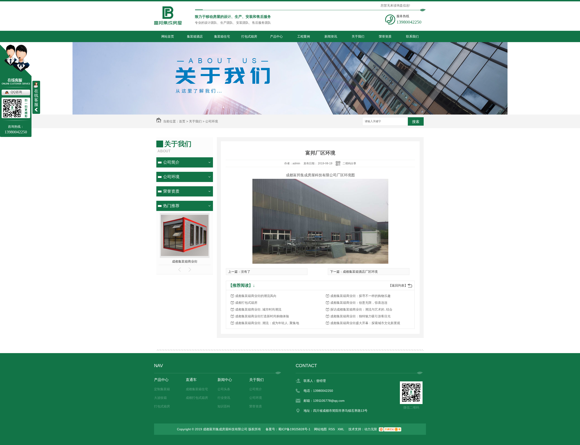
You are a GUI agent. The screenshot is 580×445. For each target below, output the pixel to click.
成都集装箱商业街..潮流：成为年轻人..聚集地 (267, 323)
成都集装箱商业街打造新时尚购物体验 (262, 316)
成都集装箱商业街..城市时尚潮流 (258, 309)
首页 (182, 121)
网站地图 (320, 429)
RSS (332, 429)
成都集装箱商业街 (184, 261)
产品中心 (276, 36)
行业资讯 (224, 398)
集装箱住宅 (222, 36)
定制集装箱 (162, 389)
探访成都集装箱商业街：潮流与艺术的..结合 (361, 309)
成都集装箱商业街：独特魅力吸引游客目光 (360, 316)
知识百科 (224, 406)
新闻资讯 (330, 36)
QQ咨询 (16, 92)
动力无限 (370, 429)
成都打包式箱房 (246, 302)
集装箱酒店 (195, 36)
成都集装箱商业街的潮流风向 (255, 296)
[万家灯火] (390, 429)
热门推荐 (171, 205)
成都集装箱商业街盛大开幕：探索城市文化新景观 (365, 323)
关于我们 (358, 36)
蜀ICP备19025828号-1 (294, 429)
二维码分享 (349, 163)
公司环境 (211, 121)
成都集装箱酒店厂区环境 (360, 271)
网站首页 (167, 36)
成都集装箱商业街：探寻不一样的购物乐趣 (360, 296)
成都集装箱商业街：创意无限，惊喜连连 (358, 302)
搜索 (415, 122)
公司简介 (171, 162)
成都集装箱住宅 (197, 389)
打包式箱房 (249, 36)
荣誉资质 (385, 36)
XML (341, 429)
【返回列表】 (398, 285)
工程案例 (303, 36)
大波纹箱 (160, 398)
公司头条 (224, 389)
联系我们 (412, 36)
